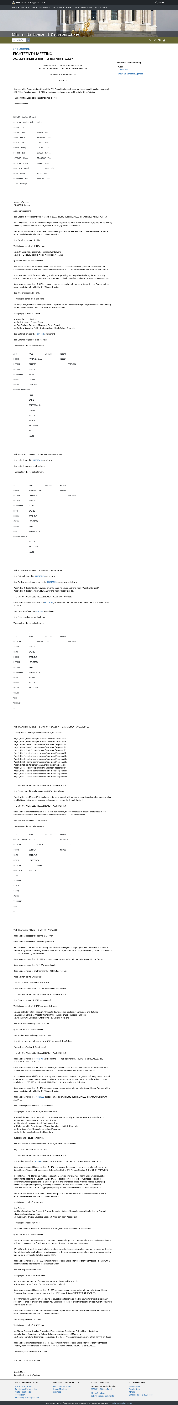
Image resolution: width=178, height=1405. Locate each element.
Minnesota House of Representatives (46, 34)
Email (109, 1389)
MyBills (132, 1392)
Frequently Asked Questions (27, 1397)
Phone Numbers (98, 1393)
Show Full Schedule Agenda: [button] (130, 74)
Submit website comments (102, 1396)
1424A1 (37, 1161)
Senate (24, 7)
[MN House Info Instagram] (155, 40)
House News (134, 1386)
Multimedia (86, 7)
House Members (60, 1389)
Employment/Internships (26, 1389)
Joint (33, 7)
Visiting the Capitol (23, 1392)
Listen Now (123, 70)
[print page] (164, 40)
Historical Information (24, 1386)
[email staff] (159, 40)
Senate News (134, 1389)
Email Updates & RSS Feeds (141, 1395)
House (14, 7)
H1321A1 (39, 1059)
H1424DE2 (39, 1097)
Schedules (43, 7)
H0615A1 (40, 334)
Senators (57, 1392)
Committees (57, 7)
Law (75, 7)
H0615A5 (37, 460)
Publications (100, 7)
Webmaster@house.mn (122, 1403)
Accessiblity (20, 1395)
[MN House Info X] (150, 40)
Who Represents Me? (62, 1386)
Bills (68, 7)
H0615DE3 (40, 576)
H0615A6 (39, 611)
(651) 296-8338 (98, 1389)
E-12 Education (21, 48)
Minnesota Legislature (30, 2)
